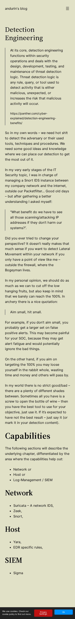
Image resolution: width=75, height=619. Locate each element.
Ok (63, 612)
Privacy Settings (43, 613)
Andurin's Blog (16, 8)
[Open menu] (67, 8)
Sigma (18, 573)
